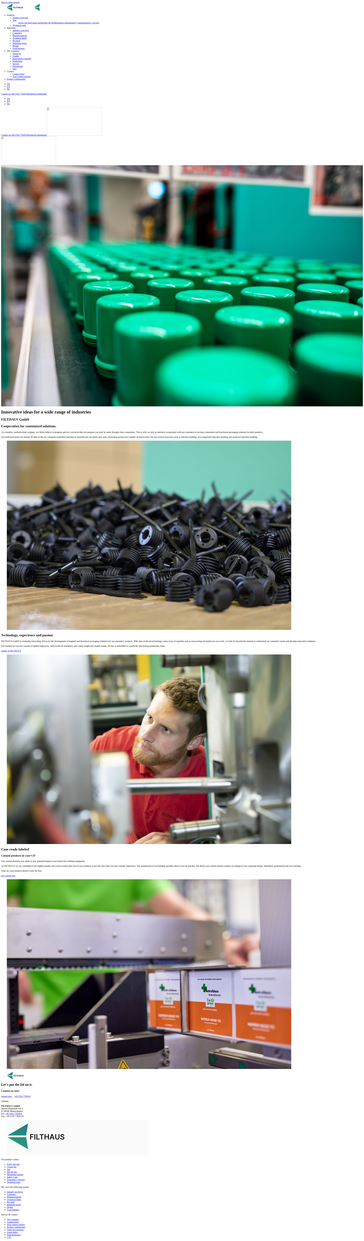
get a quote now (8, 875)
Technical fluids (14, 1199)
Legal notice (12, 1232)
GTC (9, 1237)
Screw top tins (24, 23)
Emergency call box (90, 23)
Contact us (6, 94)
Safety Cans (76, 23)
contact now (6, 1096)
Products (31, 94)
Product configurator (16, 79)
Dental (10, 1207)
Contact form (13, 1222)
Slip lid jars (49, 23)
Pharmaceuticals (14, 1197)
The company (13, 1219)
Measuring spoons (62, 23)
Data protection (14, 1235)
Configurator (41, 94)
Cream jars (36, 23)
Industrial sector (14, 1204)
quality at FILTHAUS (11, 651)
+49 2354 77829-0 (19, 94)
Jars (42, 23)
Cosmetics (11, 1194)
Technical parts (13, 1182)
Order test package (15, 1229)
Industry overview (15, 1192)
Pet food (10, 1202)
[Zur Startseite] (28, 10)
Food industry (13, 1210)
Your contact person (16, 1224)
